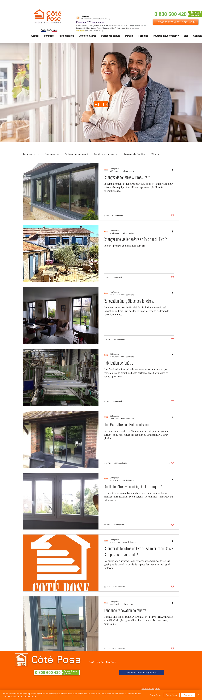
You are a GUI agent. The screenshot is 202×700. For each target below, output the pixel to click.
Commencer (52, 154)
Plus (153, 154)
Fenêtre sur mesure (105, 154)
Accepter (188, 695)
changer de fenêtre (134, 154)
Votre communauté (76, 154)
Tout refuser (171, 695)
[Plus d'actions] (173, 169)
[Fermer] (198, 695)
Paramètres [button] (155, 695)
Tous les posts (31, 154)
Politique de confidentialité (23, 696)
